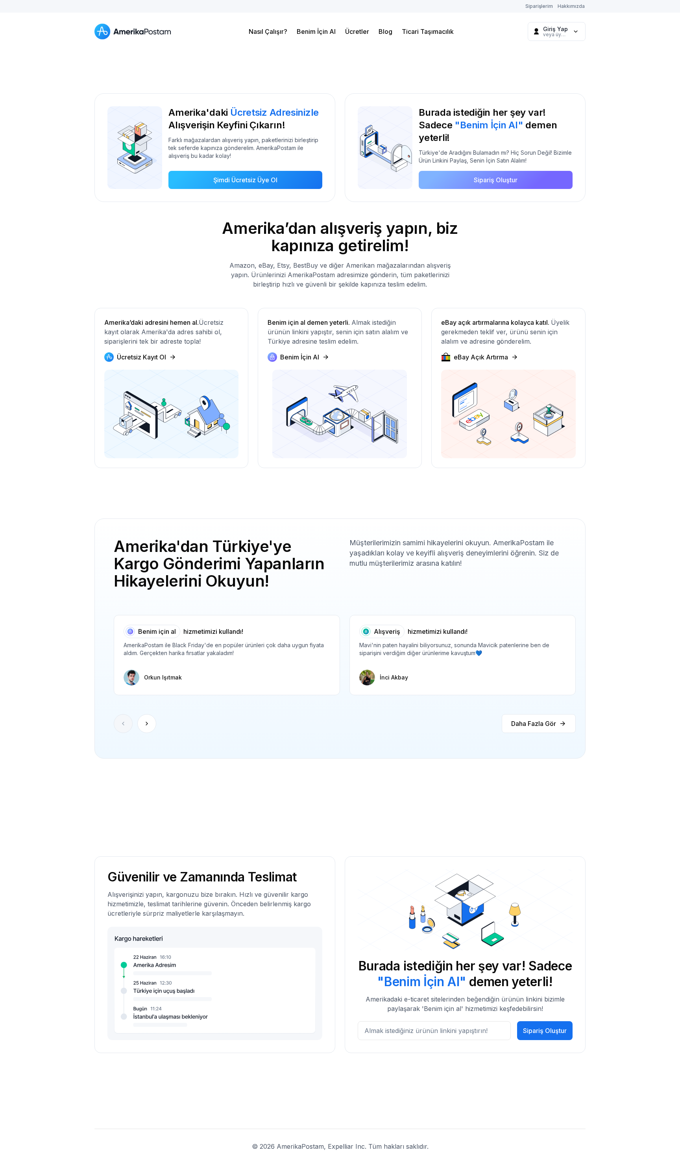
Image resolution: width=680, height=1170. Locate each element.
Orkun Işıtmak (163, 677)
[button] (146, 723)
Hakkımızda (571, 6)
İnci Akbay (394, 677)
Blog (385, 31)
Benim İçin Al (316, 31)
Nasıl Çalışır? (268, 31)
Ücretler (357, 31)
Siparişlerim (539, 6)
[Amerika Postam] (134, 31)
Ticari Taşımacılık (428, 31)
